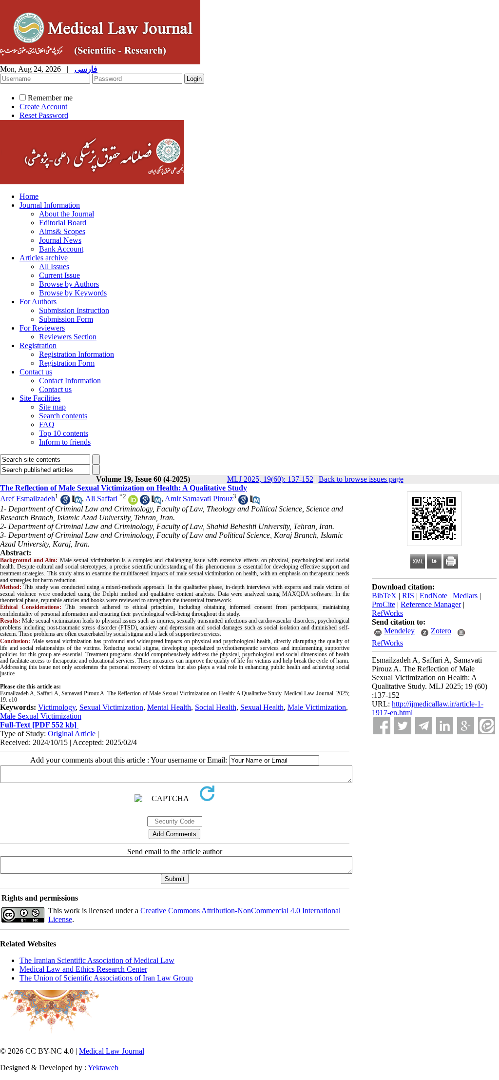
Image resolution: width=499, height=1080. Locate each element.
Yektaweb (103, 1067)
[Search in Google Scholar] (65, 502)
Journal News (60, 240)
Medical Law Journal (111, 1051)
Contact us (35, 372)
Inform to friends (65, 442)
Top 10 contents (63, 433)
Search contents (63, 416)
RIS (408, 595)
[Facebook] (381, 725)
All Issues (54, 266)
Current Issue (59, 275)
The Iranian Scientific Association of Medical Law (96, 960)
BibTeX (384, 595)
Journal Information (49, 205)
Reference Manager (431, 604)
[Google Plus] (465, 725)
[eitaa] (486, 725)
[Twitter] (402, 725)
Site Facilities (39, 398)
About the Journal (66, 214)
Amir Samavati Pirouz (199, 498)
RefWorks (387, 613)
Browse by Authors (69, 284)
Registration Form (67, 363)
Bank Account (61, 249)
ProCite (383, 604)
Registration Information (76, 354)
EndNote (433, 595)
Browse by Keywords (73, 293)
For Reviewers (42, 328)
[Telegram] (423, 725)
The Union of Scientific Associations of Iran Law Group (106, 978)
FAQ (47, 424)
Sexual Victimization (111, 707)
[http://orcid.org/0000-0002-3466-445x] (133, 502)
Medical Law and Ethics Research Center (83, 969)
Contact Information (70, 380)
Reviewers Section (67, 337)
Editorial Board (62, 222)
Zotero (441, 631)
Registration (38, 345)
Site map (52, 407)
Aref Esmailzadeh (27, 498)
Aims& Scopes (62, 231)
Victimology (57, 707)
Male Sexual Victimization (40, 716)
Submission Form (66, 319)
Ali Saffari (101, 498)
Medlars (465, 595)
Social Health (215, 707)
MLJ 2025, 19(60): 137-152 (270, 479)
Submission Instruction (74, 310)
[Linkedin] (444, 725)
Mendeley (399, 631)
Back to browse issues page (361, 479)
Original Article (72, 733)
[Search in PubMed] (77, 502)
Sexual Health (262, 707)
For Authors (38, 301)
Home (28, 196)
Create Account (43, 106)
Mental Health (169, 707)
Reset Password (43, 115)
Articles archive (43, 258)
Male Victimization (317, 707)
